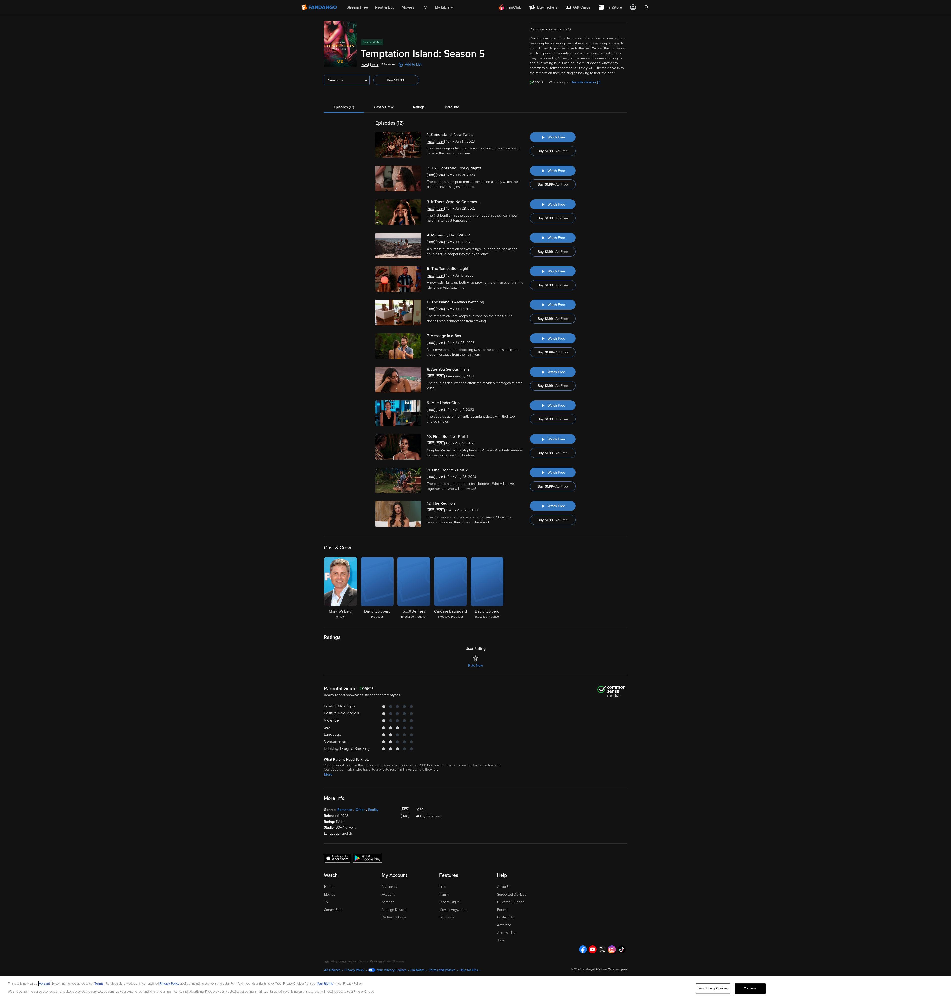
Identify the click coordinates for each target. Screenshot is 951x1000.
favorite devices (584, 82)
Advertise (504, 925)
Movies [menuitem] (408, 7)
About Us (504, 887)
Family (444, 894)
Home (328, 887)
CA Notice (418, 970)
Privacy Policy (354, 970)
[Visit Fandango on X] (602, 949)
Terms (98, 984)
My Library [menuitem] (444, 7)
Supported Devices (511, 894)
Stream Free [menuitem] (357, 7)
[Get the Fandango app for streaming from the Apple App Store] (337, 857)
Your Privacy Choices (391, 970)
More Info (451, 107)
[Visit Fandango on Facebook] (583, 949)
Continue (750, 988)
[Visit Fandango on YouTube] (592, 949)
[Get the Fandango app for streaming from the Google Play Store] (367, 857)
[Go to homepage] (319, 7)
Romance (344, 810)
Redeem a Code (394, 917)
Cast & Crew (383, 107)
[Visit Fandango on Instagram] (612, 949)
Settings (388, 902)
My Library (389, 887)
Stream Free (333, 910)
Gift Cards (446, 917)
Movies (329, 894)
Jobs (500, 940)
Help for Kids (469, 970)
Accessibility (506, 933)
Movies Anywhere (452, 910)
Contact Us (505, 917)
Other (360, 810)
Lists (442, 887)
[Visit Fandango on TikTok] (621, 949)
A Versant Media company (611, 969)
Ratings (418, 107)
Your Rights (325, 984)
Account (388, 894)
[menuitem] (578, 7)
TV (326, 902)
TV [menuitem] (424, 7)
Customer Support (510, 902)
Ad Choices (332, 970)
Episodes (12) (344, 107)
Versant (44, 984)
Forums (502, 910)
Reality (373, 810)
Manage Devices (394, 910)
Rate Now (475, 665)
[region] (475, 988)
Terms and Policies (442, 970)
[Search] (647, 7)
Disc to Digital (449, 902)
